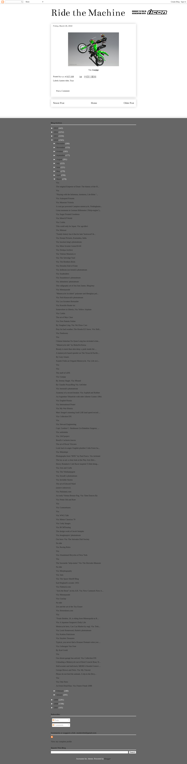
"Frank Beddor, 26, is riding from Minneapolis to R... (77, 618)
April (58, 175)
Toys (72, 81)
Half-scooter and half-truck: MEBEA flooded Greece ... (78, 666)
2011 (56, 136)
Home (94, 103)
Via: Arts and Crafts (64, 468)
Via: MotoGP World (64, 218)
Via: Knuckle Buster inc (65, 305)
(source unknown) (63, 488)
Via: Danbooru (62, 333)
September (60, 155)
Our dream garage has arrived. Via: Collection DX (76, 658)
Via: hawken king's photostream (69, 242)
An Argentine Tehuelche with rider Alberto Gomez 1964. (79, 397)
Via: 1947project (62, 436)
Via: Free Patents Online (66, 321)
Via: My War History (64, 408)
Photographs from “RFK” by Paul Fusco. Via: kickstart (78, 456)
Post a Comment (62, 91)
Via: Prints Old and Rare (66, 500)
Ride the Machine (88, 12)
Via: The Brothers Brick (65, 262)
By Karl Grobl (62, 650)
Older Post (129, 103)
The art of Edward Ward (66, 484)
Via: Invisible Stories (64, 480)
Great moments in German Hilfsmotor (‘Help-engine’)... (78, 210)
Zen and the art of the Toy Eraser (69, 607)
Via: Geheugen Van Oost (66, 646)
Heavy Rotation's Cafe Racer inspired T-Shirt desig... (77, 464)
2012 (56, 132)
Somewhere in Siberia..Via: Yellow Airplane (73, 309)
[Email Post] (80, 76)
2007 (56, 708)
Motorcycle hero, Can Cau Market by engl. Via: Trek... (78, 626)
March (59, 179)
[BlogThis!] (88, 76)
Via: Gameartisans (63, 507)
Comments (58, 725)
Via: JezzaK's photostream (66, 476)
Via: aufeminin (62, 432)
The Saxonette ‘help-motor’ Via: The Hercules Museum (78, 563)
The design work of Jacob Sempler (70, 531)
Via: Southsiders (62, 274)
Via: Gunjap (61, 377)
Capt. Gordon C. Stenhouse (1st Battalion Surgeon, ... (77, 428)
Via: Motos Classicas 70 (65, 519)
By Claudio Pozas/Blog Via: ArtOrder (71, 385)
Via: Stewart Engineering (66, 424)
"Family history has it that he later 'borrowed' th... (76, 234)
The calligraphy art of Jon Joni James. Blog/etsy (75, 286)
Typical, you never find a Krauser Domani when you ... (78, 642)
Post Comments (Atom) (99, 111)
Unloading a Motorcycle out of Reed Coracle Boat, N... (78, 662)
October (59, 151)
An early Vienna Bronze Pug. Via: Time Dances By (77, 496)
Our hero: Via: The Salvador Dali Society (72, 539)
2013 (56, 128)
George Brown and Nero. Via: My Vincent (73, 670)
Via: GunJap (61, 599)
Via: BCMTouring (63, 527)
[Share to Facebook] (92, 76)
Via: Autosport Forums (65, 198)
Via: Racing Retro (63, 547)
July (58, 163)
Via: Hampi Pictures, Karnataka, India (71, 238)
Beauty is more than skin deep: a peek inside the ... (76, 349)
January (59, 695)
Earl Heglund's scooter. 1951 (67, 583)
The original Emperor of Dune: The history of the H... (77, 187)
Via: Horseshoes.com (64, 610)
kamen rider (64, 81)
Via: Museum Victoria (65, 202)
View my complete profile (61, 741)
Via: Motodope (62, 452)
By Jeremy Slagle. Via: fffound (68, 381)
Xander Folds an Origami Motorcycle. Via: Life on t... (77, 361)
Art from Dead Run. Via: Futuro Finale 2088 (74, 686)
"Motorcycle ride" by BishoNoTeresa (71, 345)
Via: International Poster (65, 404)
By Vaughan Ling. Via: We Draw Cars (71, 325)
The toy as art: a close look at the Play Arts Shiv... (76, 460)
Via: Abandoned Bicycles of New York (71, 555)
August (59, 159)
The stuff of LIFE (63, 373)
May (58, 171)
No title (59, 543)
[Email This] (85, 76)
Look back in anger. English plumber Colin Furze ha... (78, 448)
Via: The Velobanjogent (65, 472)
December (60, 143)
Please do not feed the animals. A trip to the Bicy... (76, 674)
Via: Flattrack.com (63, 587)
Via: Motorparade (63, 290)
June (58, 167)
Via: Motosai (61, 230)
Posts (56, 720)
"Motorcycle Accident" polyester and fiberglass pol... (77, 293)
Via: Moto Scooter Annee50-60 (68, 246)
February (60, 691)
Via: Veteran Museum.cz (66, 254)
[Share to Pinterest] (95, 76)
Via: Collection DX (64, 416)
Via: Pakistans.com (63, 492)
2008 (56, 704)
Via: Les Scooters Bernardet (67, 301)
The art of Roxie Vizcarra (66, 444)
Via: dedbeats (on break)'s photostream (71, 270)
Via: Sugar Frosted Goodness (68, 214)
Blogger (107, 759)
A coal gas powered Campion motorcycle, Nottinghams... (79, 206)
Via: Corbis (60, 222)
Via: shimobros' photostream (67, 282)
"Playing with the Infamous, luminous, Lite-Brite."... (77, 194)
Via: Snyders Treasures (65, 638)
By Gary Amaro (62, 357)
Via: (57, 183)
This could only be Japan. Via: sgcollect (72, 226)
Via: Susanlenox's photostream (68, 278)
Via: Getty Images (63, 523)
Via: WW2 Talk (62, 515)
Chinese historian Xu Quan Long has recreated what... (78, 341)
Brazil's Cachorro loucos (66, 440)
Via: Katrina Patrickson (65, 634)
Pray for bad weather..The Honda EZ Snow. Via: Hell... (78, 329)
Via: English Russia (64, 400)
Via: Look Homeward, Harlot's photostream (73, 630)
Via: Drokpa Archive (64, 250)
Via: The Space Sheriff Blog (67, 579)
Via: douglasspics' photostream (68, 535)
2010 (56, 140)
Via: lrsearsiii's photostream (67, 389)
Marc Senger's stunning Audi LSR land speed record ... (78, 412)
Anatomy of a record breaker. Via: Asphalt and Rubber (78, 393)
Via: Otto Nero (62, 682)
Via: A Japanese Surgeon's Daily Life (71, 622)
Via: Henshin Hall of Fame (67, 266)
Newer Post (58, 103)
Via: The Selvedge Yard (65, 258)
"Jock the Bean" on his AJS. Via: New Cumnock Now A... (79, 591)
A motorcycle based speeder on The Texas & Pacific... (77, 353)
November (60, 147)
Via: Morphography (64, 571)
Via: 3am (59, 575)
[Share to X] (90, 76)
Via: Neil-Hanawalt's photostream (69, 297)
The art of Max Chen (64, 317)
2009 (56, 700)
